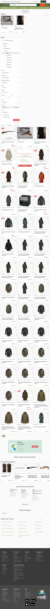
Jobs (14, 598)
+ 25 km (15, 107)
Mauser (26, 553)
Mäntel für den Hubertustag (7, 528)
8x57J (3, 571)
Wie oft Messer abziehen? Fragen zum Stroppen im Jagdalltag (18, 570)
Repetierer (38, 553)
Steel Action (27, 558)
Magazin (34, 7)
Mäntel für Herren (38, 525)
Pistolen (37, 558)
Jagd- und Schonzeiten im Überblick (24, 491)
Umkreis (2, 105)
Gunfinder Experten (17, 594)
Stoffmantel (9, 64)
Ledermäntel (9, 60)
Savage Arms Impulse (18, 561)
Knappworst (4, 555)
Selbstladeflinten (39, 556)
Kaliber (2, 85)
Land (2, 100)
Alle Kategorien (5, 43)
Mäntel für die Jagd (22, 528)
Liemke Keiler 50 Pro (18, 557)
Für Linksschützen (6, 117)
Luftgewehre (38, 557)
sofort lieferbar (6, 114)
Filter (3, 125)
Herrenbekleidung (6, 48)
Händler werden (17, 592)
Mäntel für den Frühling (6, 525)
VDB (3, 558)
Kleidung (4, 46)
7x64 (3, 570)
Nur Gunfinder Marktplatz (8, 40)
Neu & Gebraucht (5, 72)
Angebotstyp (3, 75)
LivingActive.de (5, 556)
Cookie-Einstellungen (29, 594)
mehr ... (3, 561)
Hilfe (14, 591)
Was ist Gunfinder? (17, 593)
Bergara (26, 560)
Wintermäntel (9, 67)
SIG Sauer (27, 555)
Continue (43, 1)
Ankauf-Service (16, 595)
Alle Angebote (4, 112)
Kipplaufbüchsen (39, 555)
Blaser (26, 556)
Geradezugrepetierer (40, 560)
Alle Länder (4, 102)
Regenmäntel (9, 62)
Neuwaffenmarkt (5, 599)
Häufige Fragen (28, 597)
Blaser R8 (15, 553)
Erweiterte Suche (17, 122)
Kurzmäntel (9, 55)
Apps (15, 599)
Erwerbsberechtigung (5, 80)
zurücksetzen (16, 119)
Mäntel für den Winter (39, 532)
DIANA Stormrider (17, 560)
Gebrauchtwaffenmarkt (6, 600)
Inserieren (43, 4)
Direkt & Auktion (5, 77)
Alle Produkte (4, 82)
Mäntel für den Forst (39, 521)
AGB (26, 591)
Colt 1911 (16, 558)
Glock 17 (15, 556)
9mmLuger (4, 573)
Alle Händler (4, 594)
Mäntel (7, 53)
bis (11, 95)
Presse (15, 600)
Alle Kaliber (4, 595)
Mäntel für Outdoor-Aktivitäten (8, 532)
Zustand (2, 70)
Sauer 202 (16, 555)
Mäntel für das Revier (22, 532)
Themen (3, 597)
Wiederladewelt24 (5, 560)
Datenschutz (27, 593)
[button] (46, 5)
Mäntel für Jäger (38, 528)
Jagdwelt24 (4, 553)
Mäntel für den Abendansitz (7, 521)
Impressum (27, 595)
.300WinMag (4, 569)
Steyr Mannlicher (28, 557)
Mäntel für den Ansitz (22, 521)
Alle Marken (4, 591)
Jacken (5, 50)
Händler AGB (27, 592)
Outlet (3, 598)
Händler (2, 90)
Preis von (3, 95)
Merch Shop (16, 602)
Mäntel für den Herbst (22, 525)
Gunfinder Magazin (17, 597)
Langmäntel (9, 57)
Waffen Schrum (5, 557)
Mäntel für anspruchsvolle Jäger (8, 535)
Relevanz (9, 125)
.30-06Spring (4, 568)
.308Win (4, 566)
